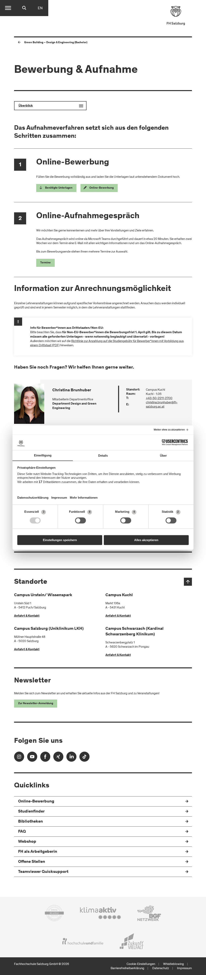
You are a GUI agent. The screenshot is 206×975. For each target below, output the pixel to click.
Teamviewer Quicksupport (43, 872)
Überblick (26, 105)
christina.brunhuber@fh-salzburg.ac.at (162, 404)
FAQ (22, 832)
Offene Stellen (31, 862)
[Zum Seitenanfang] (188, 582)
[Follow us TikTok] (84, 758)
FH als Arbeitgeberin (37, 852)
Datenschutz (160, 968)
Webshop (27, 842)
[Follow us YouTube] (32, 758)
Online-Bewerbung (36, 801)
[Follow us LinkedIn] (71, 758)
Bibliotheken (30, 822)
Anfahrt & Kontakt (26, 615)
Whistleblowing (173, 964)
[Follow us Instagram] (19, 758)
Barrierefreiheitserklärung (127, 968)
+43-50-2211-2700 (159, 398)
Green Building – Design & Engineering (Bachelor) (55, 42)
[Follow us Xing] (58, 758)
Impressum (184, 968)
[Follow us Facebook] (45, 758)
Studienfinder (31, 812)
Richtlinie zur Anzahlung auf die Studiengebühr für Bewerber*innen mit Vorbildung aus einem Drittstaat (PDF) (107, 343)
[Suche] (24, 8)
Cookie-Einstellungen (141, 964)
